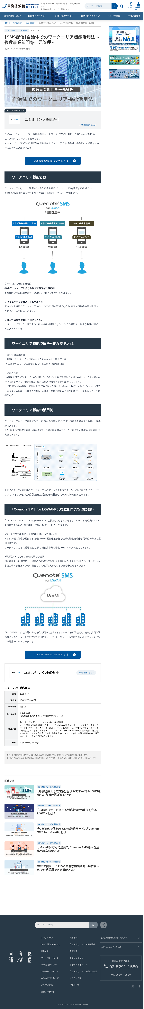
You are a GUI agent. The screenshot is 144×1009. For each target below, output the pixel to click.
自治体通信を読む (12, 16)
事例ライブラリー (77, 958)
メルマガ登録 (113, 16)
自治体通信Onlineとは (50, 944)
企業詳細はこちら (87, 125)
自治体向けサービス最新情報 (24, 23)
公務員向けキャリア (90, 16)
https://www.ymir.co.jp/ (30, 742)
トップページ (47, 937)
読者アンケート (48, 992)
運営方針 (45, 951)
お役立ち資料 (75, 978)
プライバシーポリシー (51, 958)
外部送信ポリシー (49, 965)
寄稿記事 (73, 951)
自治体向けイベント (37, 16)
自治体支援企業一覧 (50, 978)
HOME (7, 23)
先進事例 (73, 937)
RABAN (73, 985)
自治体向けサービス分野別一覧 (83, 971)
